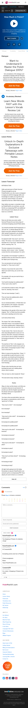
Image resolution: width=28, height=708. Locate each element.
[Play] (3, 96)
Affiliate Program (7, 635)
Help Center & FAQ (7, 643)
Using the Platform (7, 652)
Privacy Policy (10, 699)
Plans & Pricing (6, 624)
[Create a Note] (14, 44)
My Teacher (5, 605)
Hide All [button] (14, 479)
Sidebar (20, 10)
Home (4, 594)
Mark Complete (11, 38)
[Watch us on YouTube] (7, 678)
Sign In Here (19, 90)
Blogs (4, 633)
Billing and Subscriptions (9, 647)
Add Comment (14, 528)
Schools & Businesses (8, 631)
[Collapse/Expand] (14, 487)
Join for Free (14, 86)
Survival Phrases (13, 6)
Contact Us (5, 658)
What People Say (7, 622)
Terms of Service (20, 703)
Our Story (5, 617)
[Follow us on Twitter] (4, 678)
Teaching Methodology (8, 654)
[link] (3, 10)
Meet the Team (6, 619)
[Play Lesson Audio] (14, 23)
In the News (5, 626)
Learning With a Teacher (9, 656)
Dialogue (4, 51)
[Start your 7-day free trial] (7, 666)
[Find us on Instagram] (16, 678)
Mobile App (5, 607)
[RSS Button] (3, 492)
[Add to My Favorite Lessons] (8, 44)
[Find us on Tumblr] (13, 678)
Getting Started (6, 645)
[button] (25, 2)
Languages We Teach (8, 628)
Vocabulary (13, 51)
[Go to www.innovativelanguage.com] (14, 691)
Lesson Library (5, 6)
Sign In (7, 495)
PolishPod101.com (14, 697)
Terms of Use (18, 699)
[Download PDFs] (19, 44)
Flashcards (5, 598)
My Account (5, 649)
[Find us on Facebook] (10, 678)
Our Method (6, 615)
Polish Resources (7, 603)
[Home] (12, 3)
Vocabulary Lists (7, 600)
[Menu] (2, 2)
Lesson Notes (21, 51)
